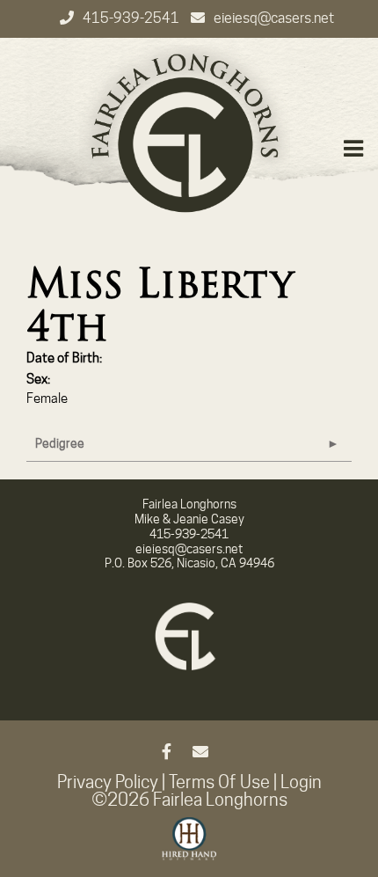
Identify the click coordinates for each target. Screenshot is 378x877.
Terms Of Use (219, 782)
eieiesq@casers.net (274, 18)
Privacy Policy (107, 782)
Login (301, 782)
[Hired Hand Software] (189, 846)
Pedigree (59, 443)
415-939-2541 (132, 18)
